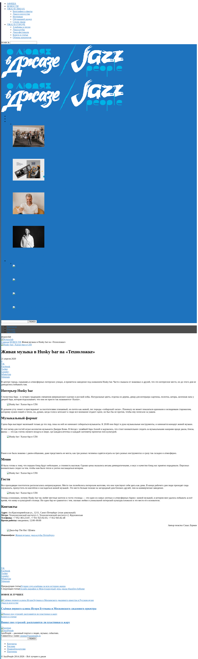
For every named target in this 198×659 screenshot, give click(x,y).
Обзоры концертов (22, 37)
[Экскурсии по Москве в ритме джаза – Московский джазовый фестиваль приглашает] (28, 180)
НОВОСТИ (13, 6)
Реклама (11, 329)
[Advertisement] (35, 444)
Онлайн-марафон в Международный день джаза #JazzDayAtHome (52, 589)
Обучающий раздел (22, 19)
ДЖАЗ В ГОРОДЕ (16, 24)
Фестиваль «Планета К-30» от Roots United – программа (48, 288)
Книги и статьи (20, 35)
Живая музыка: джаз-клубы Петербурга (34, 535)
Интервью (18, 16)
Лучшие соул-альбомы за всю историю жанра (43, 586)
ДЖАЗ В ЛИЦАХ (16, 9)
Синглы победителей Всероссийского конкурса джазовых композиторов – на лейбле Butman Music (75, 315)
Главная (5, 342)
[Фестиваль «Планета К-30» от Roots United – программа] (31, 279)
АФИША (11, 3)
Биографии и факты (22, 11)
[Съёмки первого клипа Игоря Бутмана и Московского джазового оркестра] (28, 146)
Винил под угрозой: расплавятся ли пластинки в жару (47, 274)
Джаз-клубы (19, 29)
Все (14, 124)
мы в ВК (11, 332)
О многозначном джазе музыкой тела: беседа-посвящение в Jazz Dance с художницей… (67, 255)
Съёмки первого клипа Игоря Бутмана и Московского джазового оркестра (60, 154)
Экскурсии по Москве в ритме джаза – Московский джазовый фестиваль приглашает (67, 188)
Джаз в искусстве (21, 14)
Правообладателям (16, 649)
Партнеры (12, 651)
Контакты (12, 326)
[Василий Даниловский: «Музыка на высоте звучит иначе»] (28, 213)
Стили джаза (19, 22)
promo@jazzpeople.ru (30, 636)
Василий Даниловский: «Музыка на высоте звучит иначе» (50, 221)
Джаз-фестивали (21, 32)
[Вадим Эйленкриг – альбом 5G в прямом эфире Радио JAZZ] (23, 293)
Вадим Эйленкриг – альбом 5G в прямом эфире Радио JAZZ (51, 301)
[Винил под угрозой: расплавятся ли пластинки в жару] (41, 266)
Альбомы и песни (21, 27)
